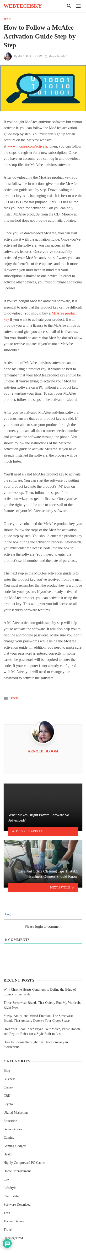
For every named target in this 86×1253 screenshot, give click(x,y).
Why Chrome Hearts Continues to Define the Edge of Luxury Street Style (40, 992)
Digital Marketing (16, 1112)
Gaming (9, 1137)
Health (8, 1154)
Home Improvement (17, 1171)
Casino (8, 1087)
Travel (8, 1229)
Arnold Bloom (30, 56)
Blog (7, 1070)
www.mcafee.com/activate (27, 146)
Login (8, 914)
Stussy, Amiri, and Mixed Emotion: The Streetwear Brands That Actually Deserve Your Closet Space (38, 1018)
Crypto (8, 1104)
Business (9, 1079)
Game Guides (13, 1129)
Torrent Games (14, 1221)
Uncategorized (13, 1238)
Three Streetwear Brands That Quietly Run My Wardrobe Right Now (42, 1005)
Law (7, 1179)
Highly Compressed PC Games (24, 1163)
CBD (7, 1096)
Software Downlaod (17, 1204)
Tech (7, 19)
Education (10, 1121)
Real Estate (11, 1196)
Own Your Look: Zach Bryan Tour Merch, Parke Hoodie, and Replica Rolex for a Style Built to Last (42, 1031)
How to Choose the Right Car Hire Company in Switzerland (36, 1044)
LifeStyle (10, 1188)
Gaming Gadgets (15, 1146)
